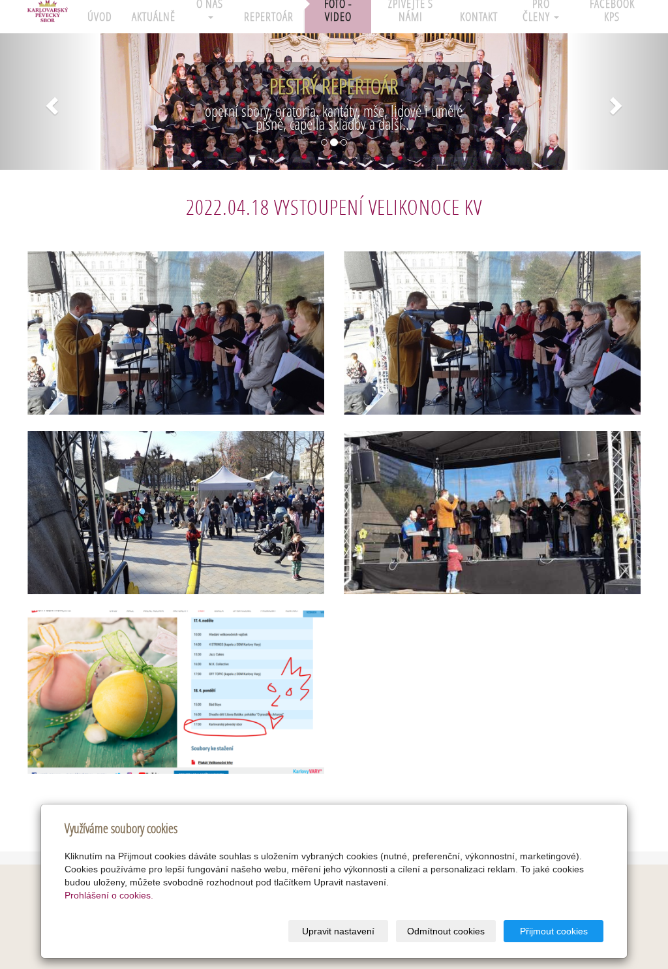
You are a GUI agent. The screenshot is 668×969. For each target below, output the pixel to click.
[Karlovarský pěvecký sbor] (47, 13)
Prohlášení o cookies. (109, 895)
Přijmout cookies (554, 931)
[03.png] (175, 692)
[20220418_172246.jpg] (492, 333)
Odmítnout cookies (446, 931)
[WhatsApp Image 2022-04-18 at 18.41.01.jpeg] (492, 512)
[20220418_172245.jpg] (175, 333)
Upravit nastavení (338, 931)
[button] (50, 101)
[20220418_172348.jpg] (175, 512)
